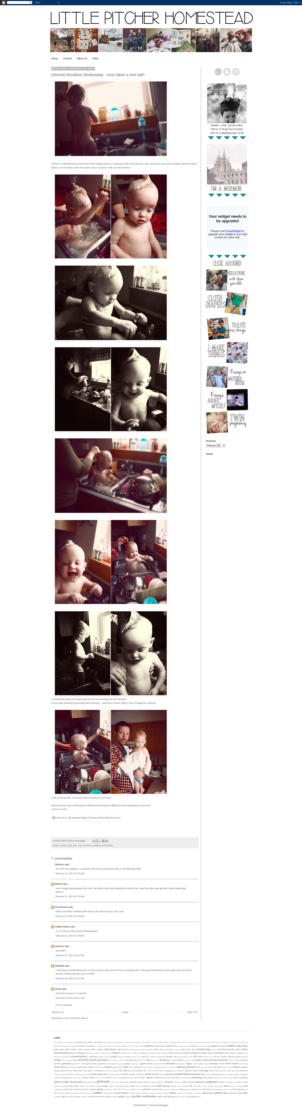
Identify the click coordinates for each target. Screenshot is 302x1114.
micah (93, 1074)
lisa (148, 1071)
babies (231, 1045)
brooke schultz (93, 1053)
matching (218, 1071)
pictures (88, 846)
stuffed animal (136, 1090)
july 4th (229, 1067)
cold (246, 1053)
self (159, 1085)
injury (166, 1067)
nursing (122, 1078)
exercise (68, 1060)
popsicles (160, 1082)
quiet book (68, 1086)
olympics (130, 1078)
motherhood (182, 1074)
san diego (129, 1086)
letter (140, 1071)
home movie (231, 1063)
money (132, 1074)
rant (92, 1086)
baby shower (97, 1050)
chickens (164, 1053)
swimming (174, 1090)
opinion (149, 1077)
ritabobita (59, 966)
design (169, 1057)
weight (115, 1097)
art (209, 1046)
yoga (187, 1097)
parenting (196, 1077)
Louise (161, 1071)
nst (102, 1078)
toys (105, 1093)
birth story (191, 1050)
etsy (63, 1060)
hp (120, 1067)
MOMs (125, 1074)
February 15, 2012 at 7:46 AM (70, 916)
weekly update (104, 1097)
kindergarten (88, 1071)
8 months (108, 1046)
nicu (92, 1077)
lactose (109, 1071)
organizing (166, 1078)
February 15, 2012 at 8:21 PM (70, 955)
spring (99, 1089)
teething (217, 1090)
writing (171, 1097)
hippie (206, 1064)
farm (110, 1060)
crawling (121, 1057)
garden (244, 1060)
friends (216, 1060)
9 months (116, 1046)
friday (198, 1060)
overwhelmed (185, 1078)
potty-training (187, 1082)
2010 (179, 1043)
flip (170, 1060)
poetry (140, 1082)
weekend (92, 1097)
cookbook (92, 1057)
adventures (159, 1046)
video (245, 1093)
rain (87, 1086)
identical (138, 1067)
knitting (98, 1071)
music (222, 1074)
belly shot (159, 1050)
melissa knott (59, 1075)
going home (92, 1064)
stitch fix (125, 1090)
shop (179, 1086)
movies (208, 1075)
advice (169, 1046)
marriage (203, 1070)
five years (155, 1060)
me (224, 1071)
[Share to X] (100, 841)
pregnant (211, 1081)
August (214, 1046)
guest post (146, 1063)
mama (174, 1071)
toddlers (98, 1092)
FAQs (95, 58)
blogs (208, 1049)
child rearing (174, 1053)
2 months (155, 1043)
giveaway (66, 1063)
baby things (110, 1049)
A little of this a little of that (132, 1046)
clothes (241, 1053)
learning (133, 1071)
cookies (101, 1057)
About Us (82, 58)
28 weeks (207, 1043)
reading (98, 1086)
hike (201, 1064)
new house (66, 1078)
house (115, 1067)
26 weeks (199, 1043)
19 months (146, 1043)
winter (121, 1096)
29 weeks (216, 1043)
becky (131, 1050)
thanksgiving (238, 1089)
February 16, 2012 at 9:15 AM (70, 978)
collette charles (62, 927)
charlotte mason (153, 1053)
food (180, 1060)
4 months (81, 1046)
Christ (210, 1053)
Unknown (59, 864)
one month (139, 1078)
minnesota (102, 1074)
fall (79, 1060)
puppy (245, 1082)
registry (112, 1086)
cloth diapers (230, 1053)
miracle (111, 1075)
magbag (168, 1071)
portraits (169, 1082)
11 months (67, 1043)
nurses (115, 1078)
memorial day (79, 1075)
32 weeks (241, 1043)
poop (154, 1082)
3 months (224, 1043)
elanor (238, 1057)
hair (162, 1064)
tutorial (144, 1093)
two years (198, 1093)
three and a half (75, 1093)
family (85, 1060)
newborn (85, 1078)
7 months (99, 1046)
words (159, 1097)
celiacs (143, 1053)
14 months (98, 1042)
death (153, 1057)
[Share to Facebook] (103, 841)
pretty (221, 1082)
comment (66, 1057)
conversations (79, 1056)
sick (190, 1086)
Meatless (243, 1071)
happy (189, 1063)
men (88, 1075)
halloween (170, 1063)
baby (238, 1046)
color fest (58, 1057)
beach (125, 1050)
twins (172, 1092)
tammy (188, 1090)
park (204, 1078)
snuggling (58, 1090)
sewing (165, 1086)
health (195, 1064)
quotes (82, 1086)
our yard (175, 1078)
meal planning (233, 1071)
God (84, 1064)
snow (245, 1086)
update (218, 1092)
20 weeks (173, 1043)
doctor (200, 1057)
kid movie (73, 1071)
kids (81, 1071)
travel (118, 1093)
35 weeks (72, 1046)
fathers (140, 1060)
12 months (77, 1042)
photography (76, 1082)
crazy (127, 1057)
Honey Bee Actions (86, 1067)
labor (104, 1071)
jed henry (217, 1067)
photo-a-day (61, 1081)
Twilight (165, 1093)
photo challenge (240, 1078)
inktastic (172, 1067)
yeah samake (180, 1097)
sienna (58, 989)
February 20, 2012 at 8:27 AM (70, 998)
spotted (92, 1089)
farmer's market (119, 1060)
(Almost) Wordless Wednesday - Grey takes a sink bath (98, 75)
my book (228, 1075)
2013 (184, 1043)
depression (160, 1057)
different (176, 1057)
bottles (238, 1050)
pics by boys (90, 1082)
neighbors (244, 1075)
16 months (117, 1043)
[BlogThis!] (97, 841)
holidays (214, 1063)
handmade (180, 1064)
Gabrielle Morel (234, 1060)
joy (224, 1067)
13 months (88, 1042)
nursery (108, 1078)
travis (124, 1092)
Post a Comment (64, 1005)
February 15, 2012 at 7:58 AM (70, 936)
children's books (199, 1053)
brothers (116, 1053)
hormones (99, 1067)
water (77, 1097)
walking (71, 1097)
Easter (224, 1057)
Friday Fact (206, 1060)
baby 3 (245, 1046)
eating (231, 1057)
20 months (163, 1043)
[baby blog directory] (86, 817)
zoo (199, 1097)
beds (143, 1050)
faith (75, 1060)
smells (232, 1086)
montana (140, 1074)
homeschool (60, 1067)
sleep (226, 1086)
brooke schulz (105, 1053)
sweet (166, 1090)
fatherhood (131, 1060)
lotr (156, 1071)
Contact (67, 58)
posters (177, 1082)
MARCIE (58, 884)
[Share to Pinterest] (107, 841)
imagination (158, 1067)
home (221, 1064)
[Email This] (93, 841)
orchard (157, 1078)
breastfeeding (61, 1053)
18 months (136, 1043)
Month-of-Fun (152, 1074)
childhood (185, 1053)
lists (152, 1071)
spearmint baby (80, 1089)
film (148, 1060)
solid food (67, 1089)
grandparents (112, 1064)
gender (57, 1064)
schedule (145, 1086)
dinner (183, 1057)
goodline (102, 1064)
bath (70, 846)
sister (204, 1086)
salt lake (120, 1086)
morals (162, 1075)
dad (143, 1057)
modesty (117, 1075)
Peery (215, 1078)
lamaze (116, 1071)
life (144, 1071)
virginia (64, 1097)
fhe (144, 1060)
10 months (58, 1043)
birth (183, 1050)
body (219, 1050)
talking (182, 1089)
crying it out (136, 1057)
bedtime (149, 1050)
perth (220, 1078)
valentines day (235, 1093)
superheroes (157, 1089)
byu (129, 1053)
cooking (107, 1057)
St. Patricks (108, 1090)
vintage (57, 1097)
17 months (127, 1043)
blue (214, 1050)
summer (146, 1089)
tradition (111, 1093)
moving (215, 1074)
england (244, 1057)
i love (80, 846)
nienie (97, 1078)
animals (192, 1046)
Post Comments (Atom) (76, 1018)
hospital (108, 1067)
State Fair (117, 1090)
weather (84, 1097)
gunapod (156, 1064)
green (121, 1064)
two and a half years (185, 1093)
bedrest (137, 1050)
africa (175, 1046)
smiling (239, 1086)
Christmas (219, 1053)
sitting (210, 1086)
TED (211, 1090)
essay (57, 1060)
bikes (178, 1050)
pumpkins (238, 1082)
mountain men (197, 1074)
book (224, 1049)
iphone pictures (186, 1067)
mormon (169, 1074)
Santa (137, 1086)
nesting (57, 1078)
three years (87, 1093)
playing (132, 1082)
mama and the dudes (188, 1071)
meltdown (70, 1075)
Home (54, 58)
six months (218, 1086)
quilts (76, 1086)
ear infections (215, 1057)
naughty (236, 1075)
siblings (184, 1086)
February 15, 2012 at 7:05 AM (70, 873)
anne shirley (202, 1046)
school (153, 1086)
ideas (131, 1067)
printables (229, 1082)
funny (223, 1060)
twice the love (155, 1093)
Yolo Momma (61, 907)
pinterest (115, 1082)
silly (199, 1086)
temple (225, 1090)
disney (190, 1057)
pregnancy (200, 1082)
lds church (124, 1070)
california (135, 1053)
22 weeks (191, 1043)
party (209, 1078)
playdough (124, 1082)
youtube (193, 1097)
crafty (114, 1056)
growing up (135, 1064)
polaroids (147, 1082)
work (165, 1097)
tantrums (196, 1089)
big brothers (169, 1050)
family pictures (99, 1060)
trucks (138, 1093)
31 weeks (233, 1043)
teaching (206, 1089)
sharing (173, 1086)
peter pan (228, 1078)
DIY (195, 1056)
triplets (132, 1093)
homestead (71, 1067)
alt (187, 1046)
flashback (164, 1060)
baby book (59, 1050)
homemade (243, 1064)
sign (195, 1086)
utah (225, 1093)
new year (76, 1078)
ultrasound (207, 1093)
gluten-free (76, 1064)
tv (148, 1093)
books (231, 1049)
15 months (108, 1043)
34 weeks (64, 1046)
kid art (65, 1071)
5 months (90, 1046)
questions (58, 1086)
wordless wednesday (103, 846)
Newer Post (58, 1012)
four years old (188, 1060)
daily (148, 1057)
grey (75, 846)
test (230, 1090)
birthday (201, 1049)
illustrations (148, 1067)
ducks (206, 1057)
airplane (182, 1046)
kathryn (236, 1067)
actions (63, 846)
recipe (105, 1086)
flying (174, 1060)
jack (198, 1067)
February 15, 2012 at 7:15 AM (70, 896)
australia (223, 1046)
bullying (124, 1053)
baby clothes (71, 1050)
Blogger (164, 1105)
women (128, 1097)
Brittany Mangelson (78, 1053)
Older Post (192, 1012)
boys (245, 1049)
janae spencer (207, 1067)
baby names (84, 1050)
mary (211, 1071)
